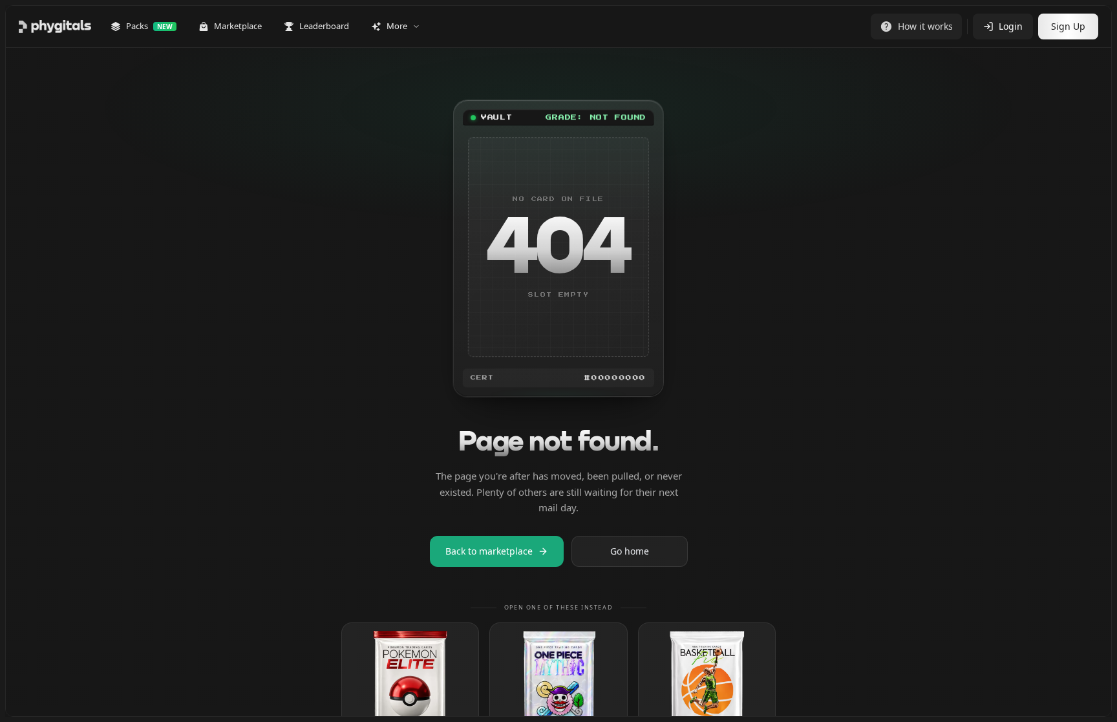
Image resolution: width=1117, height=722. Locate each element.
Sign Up (1068, 26)
